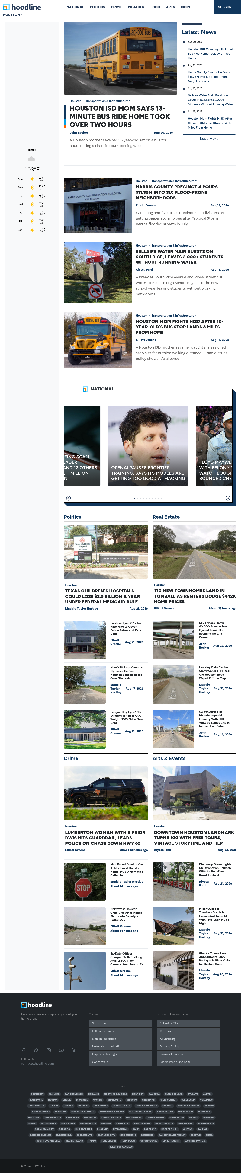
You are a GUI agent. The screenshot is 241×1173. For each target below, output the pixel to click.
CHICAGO (132, 1100)
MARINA (193, 1118)
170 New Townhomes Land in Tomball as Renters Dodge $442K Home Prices (195, 596)
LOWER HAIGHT (155, 1118)
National (75, 7)
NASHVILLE (122, 1123)
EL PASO (209, 1106)
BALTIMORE (36, 1100)
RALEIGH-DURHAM (40, 1135)
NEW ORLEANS (142, 1123)
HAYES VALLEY (165, 1112)
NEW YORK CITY (164, 1123)
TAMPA (92, 1141)
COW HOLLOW (37, 1106)
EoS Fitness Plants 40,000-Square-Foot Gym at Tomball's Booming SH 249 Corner (213, 630)
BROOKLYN (82, 1100)
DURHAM (167, 1106)
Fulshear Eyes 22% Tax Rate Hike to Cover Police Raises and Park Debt (125, 628)
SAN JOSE (54, 1094)
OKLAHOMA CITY (44, 1129)
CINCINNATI (148, 1100)
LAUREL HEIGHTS (111, 1118)
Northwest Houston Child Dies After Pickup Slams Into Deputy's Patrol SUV (126, 914)
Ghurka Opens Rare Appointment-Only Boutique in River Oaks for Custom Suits (214, 958)
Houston (75, 101)
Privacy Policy (169, 1046)
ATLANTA (193, 1094)
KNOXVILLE (72, 1118)
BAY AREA (154, 1094)
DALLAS (54, 1106)
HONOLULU (204, 1112)
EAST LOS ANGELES (189, 1106)
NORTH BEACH (206, 1123)
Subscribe (227, 7)
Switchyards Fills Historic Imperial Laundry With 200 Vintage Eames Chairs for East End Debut (214, 719)
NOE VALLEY (185, 1123)
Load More (209, 139)
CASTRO (97, 1100)
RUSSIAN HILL (64, 1135)
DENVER (68, 1106)
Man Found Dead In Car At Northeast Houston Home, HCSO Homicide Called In (126, 870)
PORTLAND (150, 1129)
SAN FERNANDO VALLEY (172, 1135)
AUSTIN (207, 1094)
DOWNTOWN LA (122, 1106)
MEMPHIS (208, 1118)
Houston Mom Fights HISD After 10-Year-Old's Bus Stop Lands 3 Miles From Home (210, 123)
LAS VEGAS (90, 1118)
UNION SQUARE (148, 1141)
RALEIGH (203, 1129)
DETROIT (83, 1106)
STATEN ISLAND (74, 1141)
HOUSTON (33, 1118)
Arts (170, 7)
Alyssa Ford (144, 269)
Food (155, 7)
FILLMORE (60, 1112)
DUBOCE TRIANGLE (146, 1106)
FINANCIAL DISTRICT (83, 1112)
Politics (97, 7)
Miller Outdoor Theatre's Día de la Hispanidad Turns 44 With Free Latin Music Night (214, 916)
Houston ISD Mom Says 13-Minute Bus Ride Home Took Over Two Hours (120, 116)
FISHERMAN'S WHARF (112, 1112)
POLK (136, 1129)
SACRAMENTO (84, 1135)
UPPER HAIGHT (171, 1141)
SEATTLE (196, 1135)
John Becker (79, 132)
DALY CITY (138, 1094)
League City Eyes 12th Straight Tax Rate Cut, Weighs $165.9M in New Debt (126, 717)
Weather (136, 7)
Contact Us (100, 1062)
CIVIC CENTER (168, 1100)
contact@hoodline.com (37, 1063)
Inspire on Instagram (106, 1054)
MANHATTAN (176, 1118)
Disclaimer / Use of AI (175, 1062)
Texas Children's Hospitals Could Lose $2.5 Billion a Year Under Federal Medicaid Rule (102, 596)
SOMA (209, 1135)
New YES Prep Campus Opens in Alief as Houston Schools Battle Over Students (126, 673)
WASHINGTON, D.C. (195, 1141)
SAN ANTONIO (128, 1135)
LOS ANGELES (133, 1118)
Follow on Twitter (104, 1031)
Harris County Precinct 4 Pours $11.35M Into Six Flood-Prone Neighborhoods (209, 76)
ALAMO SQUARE (174, 1094)
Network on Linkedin (106, 1046)
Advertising (168, 1039)
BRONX (67, 1100)
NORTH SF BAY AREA (115, 1094)
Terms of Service (171, 1054)
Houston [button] (11, 15)
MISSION (106, 1123)
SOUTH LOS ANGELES (48, 1141)
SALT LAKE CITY (106, 1135)
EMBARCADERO (41, 1112)
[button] (68, 498)
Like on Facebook (104, 1039)
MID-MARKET (48, 1123)
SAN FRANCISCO (74, 1094)
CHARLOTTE (114, 1100)
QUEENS (187, 1129)
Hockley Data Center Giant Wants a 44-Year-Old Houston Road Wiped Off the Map (215, 672)
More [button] (186, 7)
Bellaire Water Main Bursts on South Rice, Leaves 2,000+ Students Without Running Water (210, 100)
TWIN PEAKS (128, 1141)
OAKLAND (93, 1094)
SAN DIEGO (147, 1135)
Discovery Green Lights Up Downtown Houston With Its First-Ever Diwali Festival (215, 869)
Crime (116, 7)
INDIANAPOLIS (53, 1118)
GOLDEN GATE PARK (140, 1112)
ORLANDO (64, 1129)
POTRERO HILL (169, 1129)
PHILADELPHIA (83, 1129)
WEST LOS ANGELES (121, 1147)
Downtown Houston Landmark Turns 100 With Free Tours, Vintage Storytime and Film (194, 838)
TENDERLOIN (108, 1141)
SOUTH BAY (37, 1094)
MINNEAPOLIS (88, 1123)
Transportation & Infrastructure (106, 101)
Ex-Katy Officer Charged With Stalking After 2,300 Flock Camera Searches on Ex (126, 959)
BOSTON (53, 1100)
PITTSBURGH (120, 1129)
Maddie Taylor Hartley (81, 608)
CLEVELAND (188, 1100)
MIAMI (32, 1123)
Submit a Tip (169, 1023)
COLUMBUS (206, 1100)
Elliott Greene (146, 205)
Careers (165, 1031)
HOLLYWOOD (185, 1112)
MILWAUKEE (68, 1123)
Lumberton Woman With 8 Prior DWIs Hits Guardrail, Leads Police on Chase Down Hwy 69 (105, 838)
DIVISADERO (101, 1106)
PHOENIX (102, 1129)
